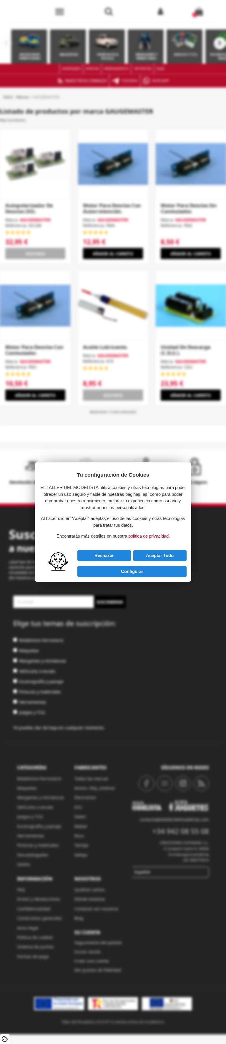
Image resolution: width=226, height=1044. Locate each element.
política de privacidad (148, 535)
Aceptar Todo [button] (160, 555)
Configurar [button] (132, 571)
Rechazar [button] (104, 555)
